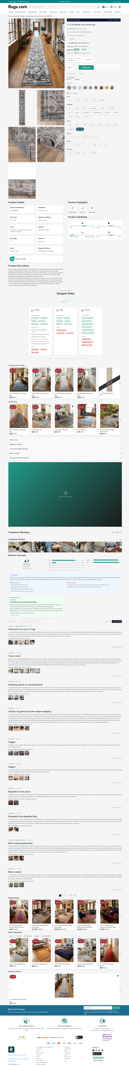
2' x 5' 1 (77, 125)
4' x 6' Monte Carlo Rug (60, 429)
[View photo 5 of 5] (32, 642)
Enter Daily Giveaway (41, 1062)
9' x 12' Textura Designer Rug (85, 964)
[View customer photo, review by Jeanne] (67, 547)
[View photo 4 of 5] (26, 642)
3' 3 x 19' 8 (79, 129)
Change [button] (77, 79)
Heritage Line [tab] (28, 936)
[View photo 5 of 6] (32, 670)
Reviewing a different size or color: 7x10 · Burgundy (20, 825)
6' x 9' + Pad (111, 108)
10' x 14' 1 (86, 117)
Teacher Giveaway (40, 1064)
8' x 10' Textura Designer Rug (17, 964)
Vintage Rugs (29, 16)
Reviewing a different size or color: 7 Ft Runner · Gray (21, 881)
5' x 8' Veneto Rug (37, 429)
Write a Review (118, 621)
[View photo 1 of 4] (10, 728)
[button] (61, 21)
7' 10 (85, 137)
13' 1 (96, 137)
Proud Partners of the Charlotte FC (44, 1047)
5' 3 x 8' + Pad (93, 108)
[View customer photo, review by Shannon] (89, 547)
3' (68, 137)
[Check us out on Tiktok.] (99, 1050)
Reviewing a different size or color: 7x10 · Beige (19, 667)
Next (75, 895)
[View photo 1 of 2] (10, 802)
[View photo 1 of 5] (10, 642)
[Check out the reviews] (98, 1059)
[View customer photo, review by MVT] (13, 547)
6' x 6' (85, 153)
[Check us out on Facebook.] (93, 1050)
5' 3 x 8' (94, 100)
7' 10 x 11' (115, 112)
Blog (37, 1051)
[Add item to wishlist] (27, 370)
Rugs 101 (66, 1054)
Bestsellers (38, 1058)
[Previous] (10, 383)
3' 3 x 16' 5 (70, 129)
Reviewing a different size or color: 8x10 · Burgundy (20, 749)
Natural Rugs (43, 12)
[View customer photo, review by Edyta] (24, 547)
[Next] (120, 383)
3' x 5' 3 (78, 100)
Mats (78, 12)
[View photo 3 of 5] (21, 642)
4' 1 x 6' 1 (86, 100)
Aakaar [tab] (37, 936)
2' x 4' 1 (70, 125)
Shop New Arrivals (64, 1)
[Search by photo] (30, 7)
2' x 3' (69, 108)
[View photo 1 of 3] (10, 697)
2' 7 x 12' (115, 125)
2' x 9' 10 (100, 125)
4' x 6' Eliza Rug (81, 429)
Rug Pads (71, 12)
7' (89, 145)
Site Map (38, 1054)
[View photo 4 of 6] (26, 670)
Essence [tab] (19, 936)
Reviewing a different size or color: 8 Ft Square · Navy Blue (22, 799)
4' (73, 145)
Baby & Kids (63, 12)
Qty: (69, 67)
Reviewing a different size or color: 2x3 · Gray (19, 693)
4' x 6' (84, 108)
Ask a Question (72, 73)
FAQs (65, 1051)
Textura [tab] (12, 936)
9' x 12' (70, 117)
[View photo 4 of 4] (26, 728)
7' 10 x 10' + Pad (97, 112)
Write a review (83, 28)
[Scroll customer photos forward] (121, 547)
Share (81, 73)
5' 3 (74, 137)
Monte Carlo (38, 16)
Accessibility (67, 1058)
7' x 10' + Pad (85, 112)
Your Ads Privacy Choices (16, 1058)
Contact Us (67, 1047)
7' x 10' (76, 112)
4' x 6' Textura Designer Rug (39, 964)
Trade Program (40, 1060)
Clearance (118, 12)
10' (90, 137)
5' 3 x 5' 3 (77, 153)
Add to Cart (86, 67)
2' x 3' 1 (70, 100)
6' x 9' (69, 112)
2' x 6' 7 (85, 125)
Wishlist (115, 7)
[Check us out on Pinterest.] (102, 1050)
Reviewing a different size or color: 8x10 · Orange (20, 724)
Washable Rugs (32, 12)
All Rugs (10, 12)
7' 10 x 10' (102, 100)
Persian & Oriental (20, 12)
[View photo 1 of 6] (10, 670)
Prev (57, 895)
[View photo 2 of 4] (16, 728)
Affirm (37, 1056)
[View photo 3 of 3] (21, 697)
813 (70, 895)
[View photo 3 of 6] (21, 670)
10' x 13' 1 (78, 117)
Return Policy (67, 1056)
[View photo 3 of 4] (21, 728)
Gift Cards (38, 1049)
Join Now (116, 1008)
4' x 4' (69, 153)
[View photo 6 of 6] (37, 670)
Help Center (67, 1052)
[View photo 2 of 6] (16, 670)
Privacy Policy (112, 1011)
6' (79, 137)
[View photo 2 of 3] (16, 697)
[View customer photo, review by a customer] (35, 547)
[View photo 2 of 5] (16, 642)
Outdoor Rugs (53, 12)
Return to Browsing (13, 16)
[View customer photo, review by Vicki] (46, 547)
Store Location (39, 1052)
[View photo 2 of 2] (16, 802)
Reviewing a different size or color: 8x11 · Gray (19, 638)
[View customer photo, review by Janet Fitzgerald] (78, 547)
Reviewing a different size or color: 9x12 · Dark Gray (22, 613)
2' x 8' (92, 125)
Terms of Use (12, 1055)
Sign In (107, 7)
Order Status (117, 1)
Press (65, 1060)
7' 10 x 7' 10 (93, 153)
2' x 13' (107, 125)
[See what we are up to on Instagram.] (96, 1050)
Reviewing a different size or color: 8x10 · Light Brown (21, 854)
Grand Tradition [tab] (46, 936)
